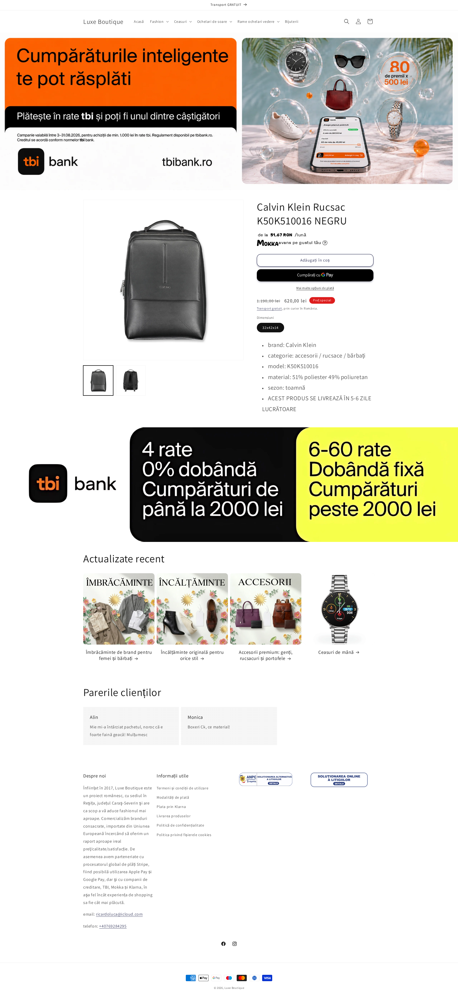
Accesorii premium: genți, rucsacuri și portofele (266, 655)
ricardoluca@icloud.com (119, 914)
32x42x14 (270, 327)
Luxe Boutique (234, 988)
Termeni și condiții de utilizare (182, 788)
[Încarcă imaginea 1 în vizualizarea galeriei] (98, 380)
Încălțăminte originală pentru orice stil (192, 655)
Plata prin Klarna (171, 806)
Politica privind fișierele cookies (184, 834)
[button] (159, 21)
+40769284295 (112, 926)
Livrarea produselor (174, 816)
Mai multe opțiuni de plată (315, 288)
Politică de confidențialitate (180, 825)
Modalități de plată (173, 797)
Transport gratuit (269, 308)
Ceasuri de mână (336, 652)
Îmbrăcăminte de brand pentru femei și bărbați (119, 655)
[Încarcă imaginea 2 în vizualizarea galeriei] (131, 380)
